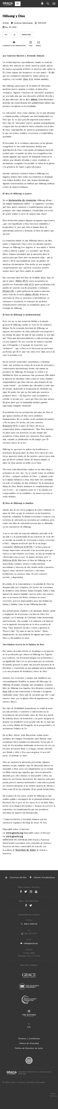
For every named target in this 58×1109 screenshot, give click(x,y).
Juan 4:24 (28, 79)
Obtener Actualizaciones (44, 877)
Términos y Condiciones (29, 1038)
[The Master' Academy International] (29, 999)
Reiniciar (26, 34)
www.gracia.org (14, 833)
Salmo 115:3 (21, 281)
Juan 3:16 (7, 691)
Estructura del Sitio (18, 877)
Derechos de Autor (26, 850)
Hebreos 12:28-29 (23, 547)
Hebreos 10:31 (9, 560)
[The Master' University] (29, 1013)
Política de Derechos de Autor (29, 1048)
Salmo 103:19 (32, 294)
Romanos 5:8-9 (10, 426)
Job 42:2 (29, 284)
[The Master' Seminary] (29, 986)
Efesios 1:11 (8, 291)
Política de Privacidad (29, 1043)
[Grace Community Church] (29, 975)
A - (15, 34)
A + (6, 34)
